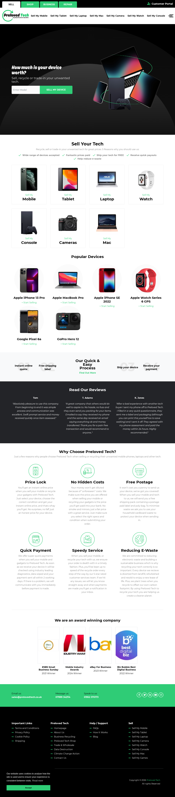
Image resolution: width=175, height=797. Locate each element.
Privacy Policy (22, 732)
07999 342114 (63, 697)
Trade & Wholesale (64, 745)
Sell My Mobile (39, 16)
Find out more (87, 373)
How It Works (100, 732)
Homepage (60, 728)
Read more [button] (37, 780)
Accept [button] (28, 788)
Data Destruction (63, 749)
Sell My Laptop (78, 16)
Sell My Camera (115, 16)
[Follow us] (139, 695)
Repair (68, 4)
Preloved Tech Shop (65, 741)
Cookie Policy (22, 736)
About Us (59, 732)
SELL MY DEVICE (56, 89)
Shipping (20, 741)
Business (49, 4)
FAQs (96, 728)
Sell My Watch (136, 16)
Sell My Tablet (58, 16)
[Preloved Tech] (15, 16)
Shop (30, 4)
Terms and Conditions (27, 728)
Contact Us (60, 758)
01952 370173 (91, 697)
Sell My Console (156, 16)
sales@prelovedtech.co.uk (27, 697)
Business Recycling (64, 736)
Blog (95, 736)
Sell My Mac (96, 16)
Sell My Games (140, 758)
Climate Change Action (67, 753)
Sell (11, 4)
